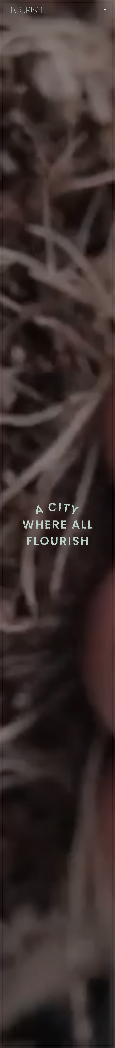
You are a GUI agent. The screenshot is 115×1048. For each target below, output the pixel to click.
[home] (24, 10)
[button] (104, 10)
